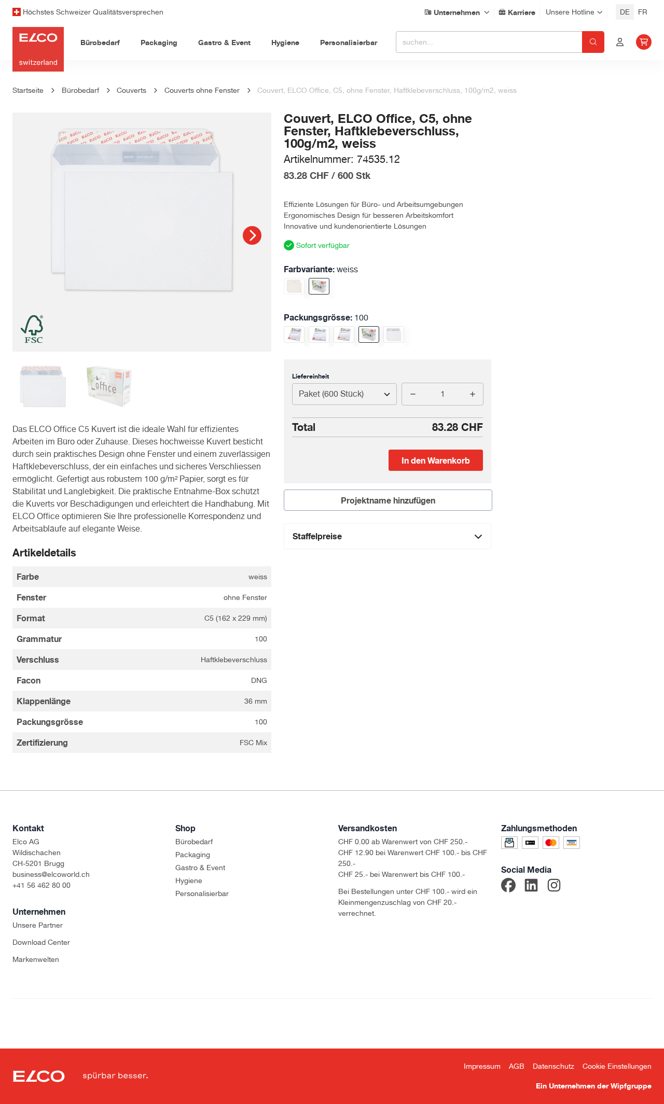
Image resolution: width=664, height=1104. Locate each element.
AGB (516, 1066)
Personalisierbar (202, 893)
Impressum (482, 1066)
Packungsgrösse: (326, 317)
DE (625, 12)
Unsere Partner (37, 925)
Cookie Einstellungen (617, 1066)
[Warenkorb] (644, 42)
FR (642, 12)
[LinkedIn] (531, 887)
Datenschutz (553, 1066)
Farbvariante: (321, 269)
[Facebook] (508, 887)
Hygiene (188, 880)
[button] (252, 235)
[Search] (593, 42)
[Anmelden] (620, 42)
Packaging (192, 854)
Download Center (41, 942)
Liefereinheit (310, 376)
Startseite (28, 90)
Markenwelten (35, 959)
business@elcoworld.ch (51, 874)
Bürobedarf (194, 841)
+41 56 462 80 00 (41, 885)
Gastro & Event (200, 867)
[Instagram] (554, 887)
